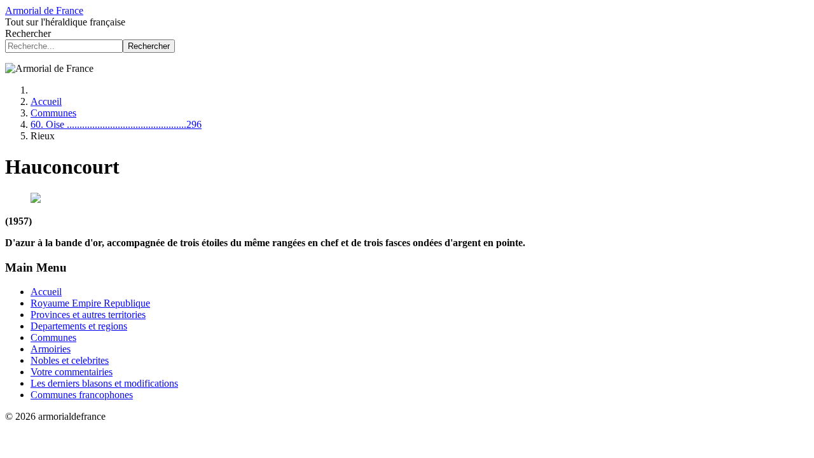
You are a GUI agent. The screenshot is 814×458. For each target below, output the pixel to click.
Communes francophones (82, 394)
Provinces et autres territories (88, 314)
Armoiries (51, 349)
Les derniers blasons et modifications (104, 383)
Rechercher (28, 33)
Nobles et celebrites (70, 360)
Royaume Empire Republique (90, 303)
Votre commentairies (72, 371)
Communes (53, 337)
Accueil (46, 291)
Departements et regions (79, 326)
